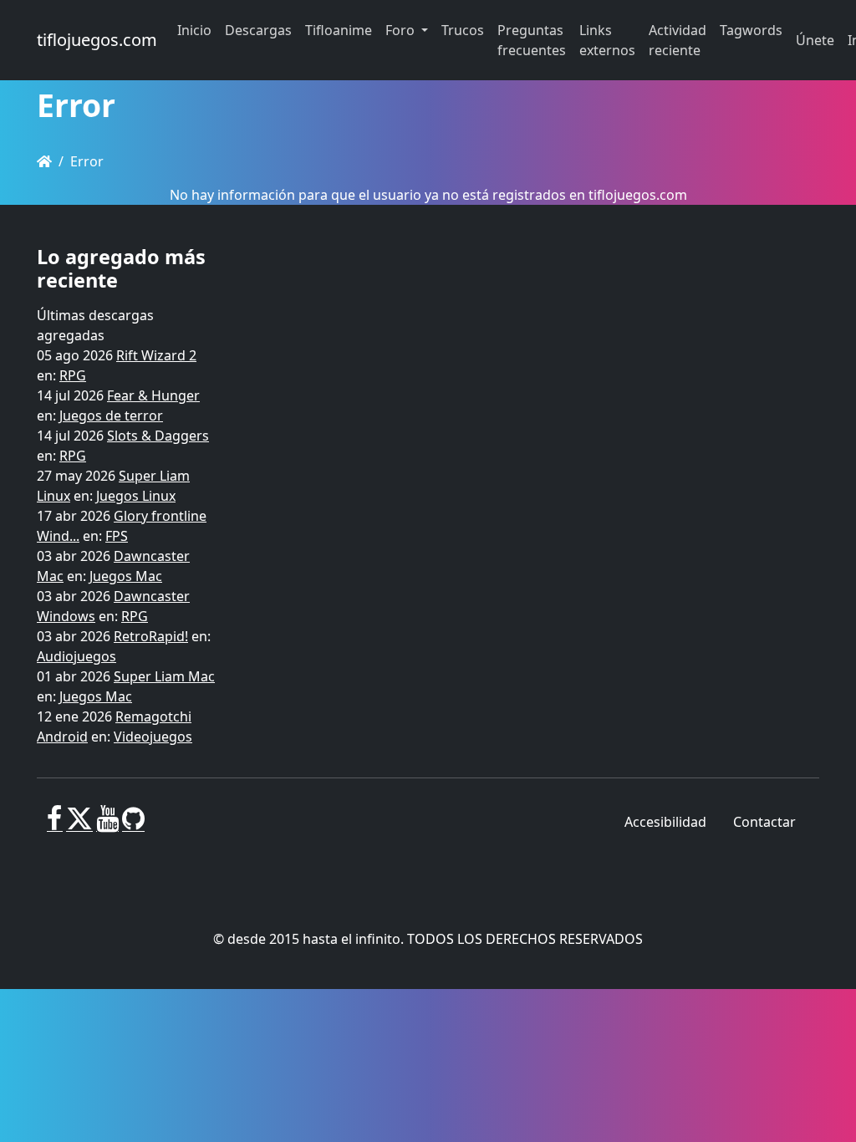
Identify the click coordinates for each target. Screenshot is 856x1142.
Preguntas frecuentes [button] (531, 40)
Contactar (764, 822)
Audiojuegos (76, 656)
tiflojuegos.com (97, 39)
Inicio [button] (194, 30)
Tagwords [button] (751, 30)
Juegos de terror (111, 415)
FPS (116, 536)
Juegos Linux (136, 496)
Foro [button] (401, 30)
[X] (79, 825)
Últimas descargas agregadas (95, 325)
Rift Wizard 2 (156, 355)
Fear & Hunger (153, 395)
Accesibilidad (665, 822)
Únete (815, 40)
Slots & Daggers (158, 435)
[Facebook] (55, 825)
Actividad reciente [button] (677, 40)
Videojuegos (153, 736)
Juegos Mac (125, 576)
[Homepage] (44, 161)
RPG (72, 375)
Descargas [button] (258, 30)
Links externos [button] (607, 40)
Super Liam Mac (164, 676)
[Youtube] (107, 825)
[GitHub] (133, 825)
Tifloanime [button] (338, 30)
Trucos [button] (462, 30)
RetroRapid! (151, 636)
